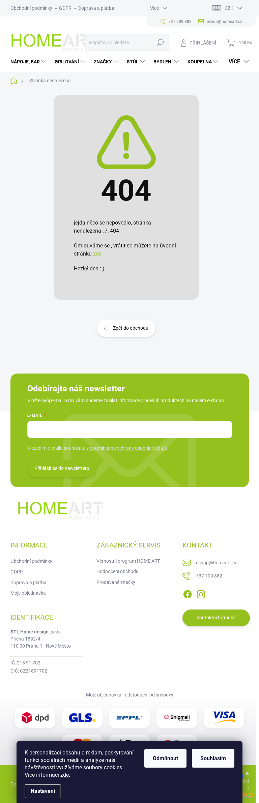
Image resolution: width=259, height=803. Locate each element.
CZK (229, 8)
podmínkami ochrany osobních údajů (128, 448)
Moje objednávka (28, 593)
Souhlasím (213, 758)
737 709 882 (209, 575)
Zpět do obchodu (130, 328)
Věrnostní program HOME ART (128, 561)
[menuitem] (29, 62)
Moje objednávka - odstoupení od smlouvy (129, 694)
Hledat (160, 42)
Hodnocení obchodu (117, 571)
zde (64, 775)
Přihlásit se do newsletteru (61, 468)
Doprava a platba (96, 8)
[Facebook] (187, 593)
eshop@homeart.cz (216, 562)
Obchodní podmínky (31, 8)
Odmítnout (165, 758)
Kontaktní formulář (216, 617)
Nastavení (43, 791)
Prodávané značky (115, 582)
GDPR (65, 8)
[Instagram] (201, 593)
